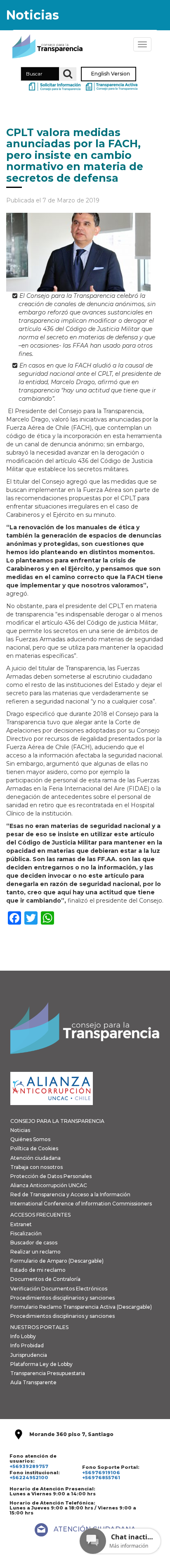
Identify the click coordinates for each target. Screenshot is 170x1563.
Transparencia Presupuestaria (47, 1373)
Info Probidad (27, 1345)
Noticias (20, 1130)
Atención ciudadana (35, 1158)
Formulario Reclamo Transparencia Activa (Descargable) (81, 1307)
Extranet (21, 1224)
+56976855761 (101, 1477)
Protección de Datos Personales (51, 1176)
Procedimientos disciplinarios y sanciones (62, 1298)
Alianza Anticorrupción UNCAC (48, 1185)
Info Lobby (23, 1336)
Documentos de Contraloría (45, 1279)
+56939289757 (28, 1466)
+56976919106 (101, 1472)
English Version (110, 74)
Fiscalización (26, 1233)
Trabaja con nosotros (36, 1167)
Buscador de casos (33, 1242)
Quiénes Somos (30, 1139)
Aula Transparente (33, 1382)
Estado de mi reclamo (38, 1270)
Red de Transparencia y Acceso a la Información (70, 1194)
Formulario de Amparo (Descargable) (57, 1261)
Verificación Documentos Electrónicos (58, 1288)
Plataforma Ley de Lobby (41, 1364)
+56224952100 (28, 1477)
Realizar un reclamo (35, 1252)
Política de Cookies (34, 1148)
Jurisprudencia (28, 1355)
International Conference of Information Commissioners (81, 1203)
